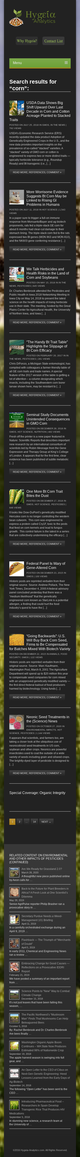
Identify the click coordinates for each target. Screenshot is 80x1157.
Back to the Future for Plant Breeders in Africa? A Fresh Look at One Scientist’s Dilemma (45, 892)
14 (34, 821)
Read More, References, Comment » (37, 172)
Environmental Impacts (41, 730)
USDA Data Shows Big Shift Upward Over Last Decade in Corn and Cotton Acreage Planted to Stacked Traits (39, 111)
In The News (57, 125)
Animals (54, 654)
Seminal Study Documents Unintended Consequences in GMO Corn (48, 419)
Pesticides (24, 286)
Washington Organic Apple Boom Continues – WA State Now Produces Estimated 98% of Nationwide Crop (44, 1046)
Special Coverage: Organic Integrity (37, 793)
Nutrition (40, 432)
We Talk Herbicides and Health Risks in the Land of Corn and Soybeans (47, 273)
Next (46, 821)
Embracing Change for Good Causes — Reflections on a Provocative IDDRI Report (46, 967)
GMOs (45, 125)
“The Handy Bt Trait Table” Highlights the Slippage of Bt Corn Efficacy (47, 346)
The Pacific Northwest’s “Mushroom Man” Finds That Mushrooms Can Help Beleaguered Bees (45, 1018)
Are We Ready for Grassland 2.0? (42, 869)
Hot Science (49, 209)
